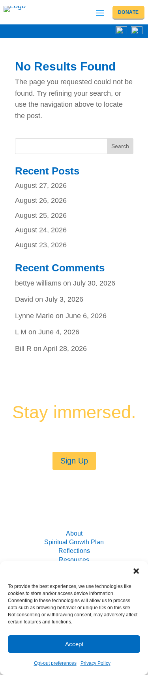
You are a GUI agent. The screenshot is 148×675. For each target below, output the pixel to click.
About (74, 533)
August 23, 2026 (41, 245)
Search (120, 146)
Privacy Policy (96, 663)
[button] (136, 571)
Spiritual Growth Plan (74, 542)
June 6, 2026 (86, 316)
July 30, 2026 (94, 283)
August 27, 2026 (41, 185)
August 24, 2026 (41, 230)
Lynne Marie (34, 316)
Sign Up (74, 460)
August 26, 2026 (41, 200)
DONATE (128, 12)
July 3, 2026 (64, 299)
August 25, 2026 (41, 215)
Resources (74, 559)
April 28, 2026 (65, 348)
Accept (74, 644)
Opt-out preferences (55, 663)
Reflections (74, 550)
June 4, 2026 (58, 332)
